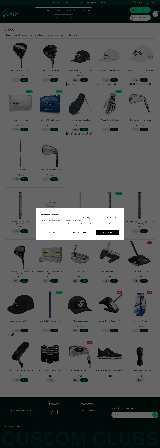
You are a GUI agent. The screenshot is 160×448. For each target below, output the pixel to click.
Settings (52, 232)
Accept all (107, 232)
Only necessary (80, 232)
